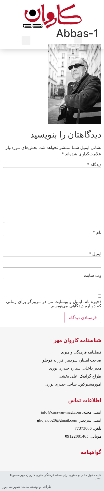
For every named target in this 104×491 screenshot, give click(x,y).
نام (97, 232)
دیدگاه (94, 164)
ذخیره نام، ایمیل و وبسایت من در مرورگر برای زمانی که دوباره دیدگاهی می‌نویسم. (53, 303)
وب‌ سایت (92, 275)
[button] (78, 39)
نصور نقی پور (11, 487)
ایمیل (95, 254)
